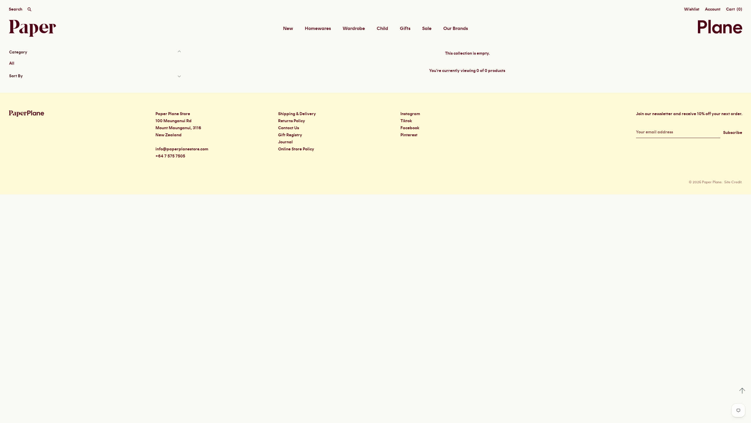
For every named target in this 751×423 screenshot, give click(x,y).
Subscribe (732, 133)
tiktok (406, 121)
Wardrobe (354, 28)
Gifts (405, 28)
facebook (409, 128)
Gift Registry (290, 135)
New (288, 28)
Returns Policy (291, 121)
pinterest (408, 135)
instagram (410, 114)
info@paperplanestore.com (181, 149)
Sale (427, 28)
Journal (285, 142)
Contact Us (288, 128)
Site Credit (732, 182)
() (734, 9)
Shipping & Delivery (297, 114)
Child (382, 28)
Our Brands (455, 28)
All (11, 63)
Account (712, 9)
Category (18, 52)
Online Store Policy (296, 149)
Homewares (318, 28)
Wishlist (691, 9)
